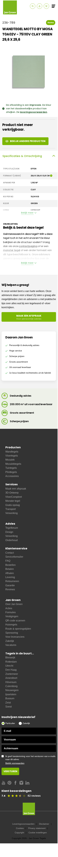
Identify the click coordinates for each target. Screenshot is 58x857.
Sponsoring (11, 632)
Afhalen (9, 573)
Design (9, 532)
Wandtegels (11, 451)
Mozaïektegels (13, 464)
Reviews (10, 589)
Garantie (10, 585)
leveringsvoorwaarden (33, 112)
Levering (10, 577)
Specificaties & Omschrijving (22, 156)
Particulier (10, 723)
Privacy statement (37, 828)
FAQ (7, 560)
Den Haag (11, 669)
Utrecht (9, 665)
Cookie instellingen (38, 832)
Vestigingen (11, 616)
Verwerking (11, 513)
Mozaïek (10, 459)
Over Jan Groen (14, 604)
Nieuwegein (12, 690)
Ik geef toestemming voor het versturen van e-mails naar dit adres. (30, 759)
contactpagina (28, 246)
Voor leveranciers (14, 636)
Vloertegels (11, 455)
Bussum (9, 698)
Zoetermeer (11, 674)
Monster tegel (12, 501)
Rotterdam (11, 661)
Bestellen (10, 565)
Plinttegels (11, 472)
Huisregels (11, 624)
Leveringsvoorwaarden (23, 824)
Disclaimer (44, 824)
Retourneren (12, 581)
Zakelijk (9, 641)
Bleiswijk (10, 657)
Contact (9, 552)
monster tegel (11, 250)
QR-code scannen (15, 620)
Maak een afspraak (15, 488)
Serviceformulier (14, 556)
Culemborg (11, 686)
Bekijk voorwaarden (14, 763)
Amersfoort (11, 678)
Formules (10, 612)
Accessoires (12, 476)
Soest (8, 706)
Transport (10, 509)
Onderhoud (11, 540)
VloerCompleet (13, 497)
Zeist (8, 702)
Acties (8, 608)
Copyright (19, 832)
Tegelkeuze (11, 527)
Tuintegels (11, 468)
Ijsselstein (10, 694)
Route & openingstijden (18, 628)
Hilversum (10, 682)
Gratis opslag (12, 505)
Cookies (20, 828)
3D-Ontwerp (12, 492)
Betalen (9, 569)
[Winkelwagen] (46, 6)
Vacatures (10, 645)
